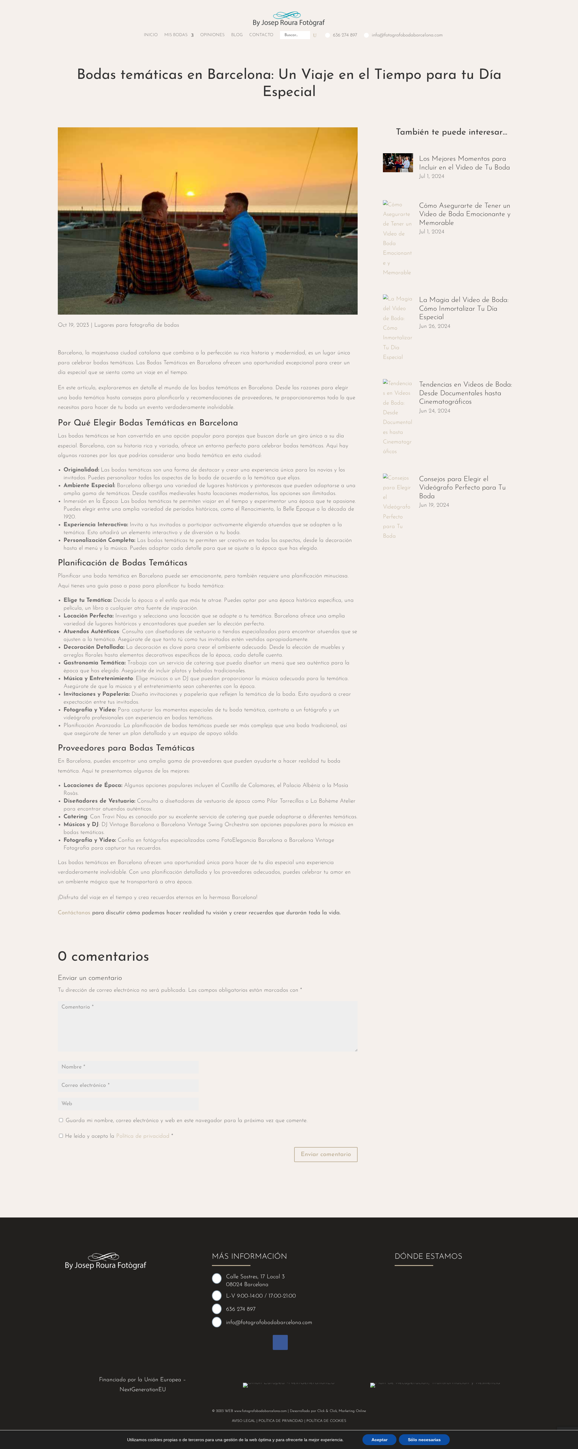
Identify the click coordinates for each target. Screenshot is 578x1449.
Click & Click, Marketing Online (341, 1411)
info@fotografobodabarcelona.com (407, 35)
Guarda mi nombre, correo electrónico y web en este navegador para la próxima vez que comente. (186, 1121)
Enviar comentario (326, 1155)
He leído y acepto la (119, 1136)
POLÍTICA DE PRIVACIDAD (281, 1421)
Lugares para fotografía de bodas (136, 325)
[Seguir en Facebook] (280, 1342)
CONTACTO (261, 35)
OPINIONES (212, 35)
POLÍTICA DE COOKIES (326, 1421)
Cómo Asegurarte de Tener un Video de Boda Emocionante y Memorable (465, 214)
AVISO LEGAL (243, 1421)
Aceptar (379, 1439)
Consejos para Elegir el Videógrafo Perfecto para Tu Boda (462, 488)
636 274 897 (345, 35)
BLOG (237, 35)
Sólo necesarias (424, 1439)
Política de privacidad (143, 1136)
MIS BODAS (176, 35)
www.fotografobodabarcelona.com (260, 1411)
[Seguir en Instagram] (297, 1342)
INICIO (151, 35)
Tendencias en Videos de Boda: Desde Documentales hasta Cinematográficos (465, 393)
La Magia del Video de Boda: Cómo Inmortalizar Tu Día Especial (463, 309)
